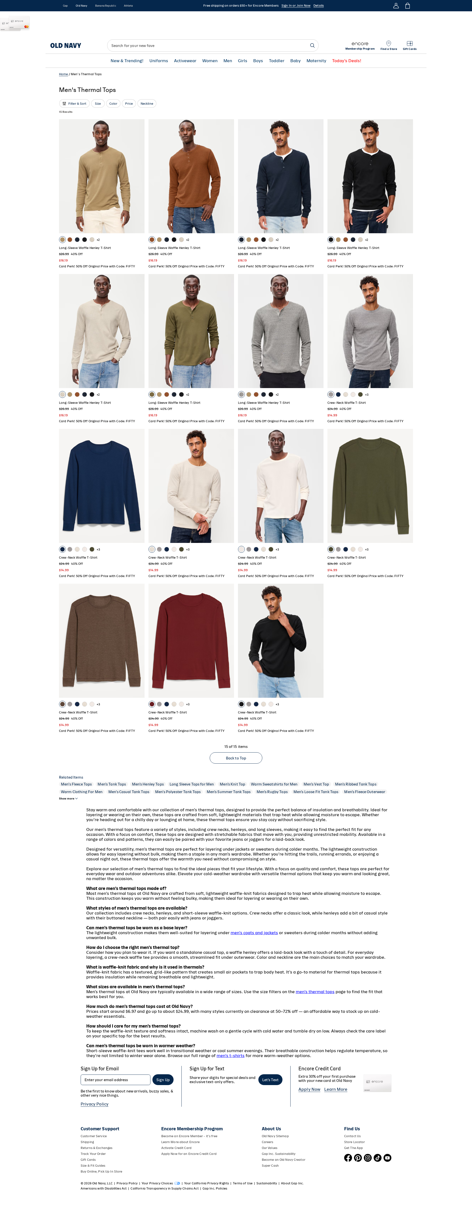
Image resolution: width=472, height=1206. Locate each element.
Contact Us (352, 1136)
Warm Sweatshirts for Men (274, 784)
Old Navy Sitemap (275, 1136)
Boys (258, 60)
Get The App (353, 1148)
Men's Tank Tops (112, 784)
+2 (98, 240)
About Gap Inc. (292, 1183)
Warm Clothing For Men (82, 792)
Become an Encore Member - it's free (189, 1136)
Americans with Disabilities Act (104, 1188)
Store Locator (354, 1142)
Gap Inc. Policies (215, 1188)
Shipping (87, 1142)
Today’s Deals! (346, 60)
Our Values (269, 1148)
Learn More (335, 1089)
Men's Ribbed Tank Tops (355, 784)
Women (210, 60)
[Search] (312, 45)
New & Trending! (127, 60)
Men (227, 60)
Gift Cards (88, 1160)
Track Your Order (93, 1154)
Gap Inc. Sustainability (279, 1154)
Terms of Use (242, 1183)
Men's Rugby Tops (272, 792)
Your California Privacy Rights (206, 1183)
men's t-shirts (231, 1055)
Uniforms (158, 60)
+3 (367, 394)
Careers (267, 1142)
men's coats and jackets (254, 932)
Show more (66, 798)
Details (318, 5)
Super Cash (270, 1165)
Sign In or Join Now (295, 5)
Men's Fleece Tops (76, 784)
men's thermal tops (315, 991)
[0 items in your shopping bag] (407, 5)
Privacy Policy (94, 1104)
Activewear (185, 60)
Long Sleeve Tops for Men (192, 784)
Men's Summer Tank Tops (229, 792)
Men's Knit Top (232, 784)
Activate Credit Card (176, 1148)
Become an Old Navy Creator (283, 1160)
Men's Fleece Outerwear (364, 792)
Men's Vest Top (316, 784)
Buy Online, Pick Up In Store (101, 1171)
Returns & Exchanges (96, 1148)
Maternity (316, 60)
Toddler (276, 60)
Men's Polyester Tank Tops (178, 792)
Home (63, 74)
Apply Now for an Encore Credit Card (189, 1154)
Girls (242, 60)
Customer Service (94, 1136)
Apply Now (309, 1089)
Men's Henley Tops (148, 784)
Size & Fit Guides (93, 1165)
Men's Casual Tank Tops (128, 792)
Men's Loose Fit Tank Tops (316, 792)
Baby (295, 60)
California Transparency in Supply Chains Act (164, 1188)
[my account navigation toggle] (396, 5)
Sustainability (266, 1183)
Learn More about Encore (180, 1142)
